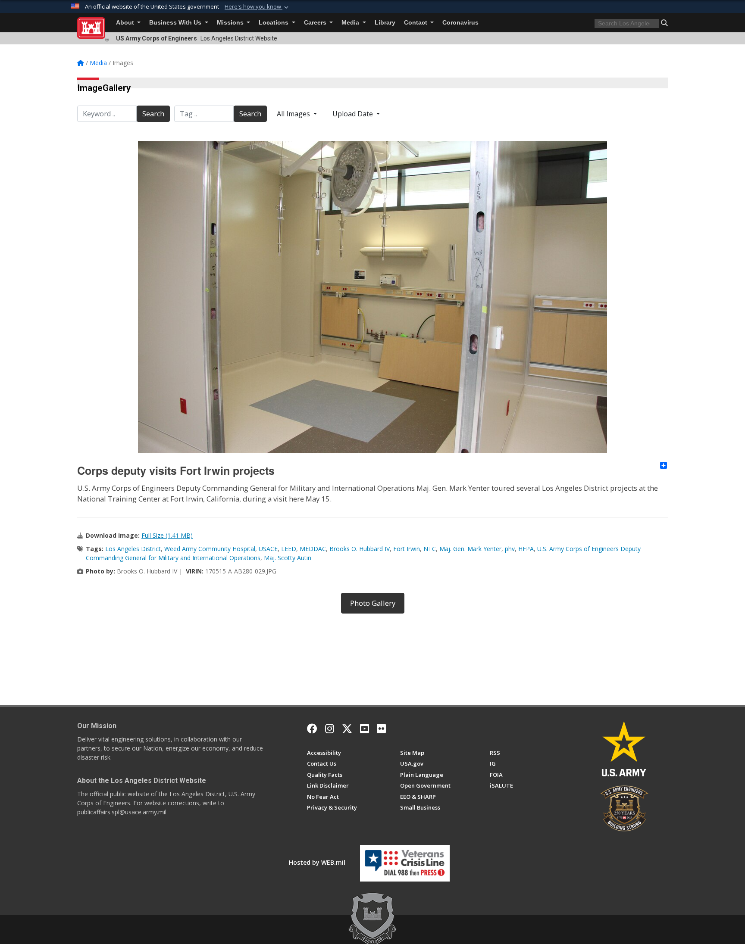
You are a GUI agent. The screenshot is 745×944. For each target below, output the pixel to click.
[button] (257, 7)
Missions (231, 22)
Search (153, 113)
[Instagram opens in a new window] (329, 728)
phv (510, 549)
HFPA (526, 549)
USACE (268, 549)
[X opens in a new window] (347, 728)
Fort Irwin (406, 549)
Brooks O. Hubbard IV (359, 549)
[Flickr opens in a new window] (381, 728)
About (126, 22)
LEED (288, 549)
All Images (294, 113)
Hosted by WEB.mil (317, 862)
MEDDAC (313, 549)
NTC (429, 549)
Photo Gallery (372, 603)
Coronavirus (460, 22)
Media (351, 22)
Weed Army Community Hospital (209, 549)
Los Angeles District (133, 549)
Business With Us (176, 22)
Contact (416, 22)
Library (385, 22)
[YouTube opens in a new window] (364, 728)
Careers (316, 22)
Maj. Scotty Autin (287, 558)
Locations (274, 22)
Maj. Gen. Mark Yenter (470, 549)
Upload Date (353, 113)
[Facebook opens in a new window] (312, 728)
